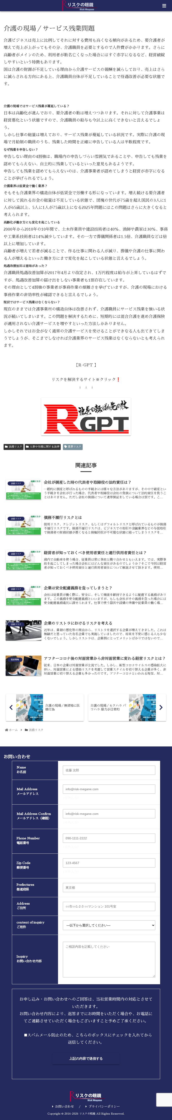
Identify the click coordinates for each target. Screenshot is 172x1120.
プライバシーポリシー (104, 1106)
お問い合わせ (64, 1106)
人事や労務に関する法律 (44, 446)
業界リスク (74, 446)
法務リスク (15, 446)
